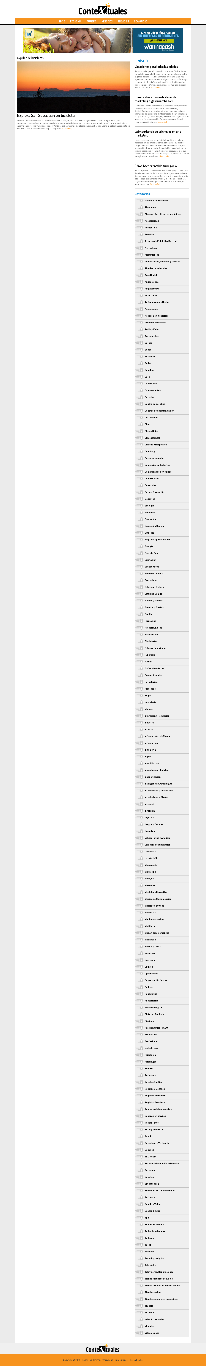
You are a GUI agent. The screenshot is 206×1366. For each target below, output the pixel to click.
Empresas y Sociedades (157, 539)
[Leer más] (66, 128)
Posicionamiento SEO (156, 1027)
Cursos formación (154, 492)
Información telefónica (157, 736)
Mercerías (150, 912)
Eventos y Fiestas (154, 607)
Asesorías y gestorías (156, 315)
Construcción (152, 478)
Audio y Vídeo (152, 329)
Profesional (151, 1041)
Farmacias (150, 621)
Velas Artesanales (155, 1319)
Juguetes (150, 831)
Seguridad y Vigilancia (157, 1143)
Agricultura (151, 248)
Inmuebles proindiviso (156, 770)
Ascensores (151, 309)
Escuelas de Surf (154, 573)
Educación (150, 519)
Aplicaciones (151, 282)
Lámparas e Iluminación (158, 844)
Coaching (150, 451)
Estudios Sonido (153, 594)
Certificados (151, 417)
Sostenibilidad (152, 1211)
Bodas (148, 363)
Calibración (151, 383)
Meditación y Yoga (154, 905)
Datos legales (136, 1359)
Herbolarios (151, 682)
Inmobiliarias (152, 763)
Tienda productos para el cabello (162, 1285)
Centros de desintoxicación (159, 410)
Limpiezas (150, 851)
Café (147, 377)
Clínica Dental (152, 438)
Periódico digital (153, 1007)
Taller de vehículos (155, 1231)
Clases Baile (151, 431)
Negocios (107, 21)
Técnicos (149, 1251)
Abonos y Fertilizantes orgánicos (163, 214)
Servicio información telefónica (162, 1163)
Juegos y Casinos (154, 824)
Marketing (150, 872)
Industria (150, 722)
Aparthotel (151, 275)
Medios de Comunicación (158, 899)
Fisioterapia (151, 634)
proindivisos (151, 1048)
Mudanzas (150, 939)
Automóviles (151, 336)
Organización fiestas (156, 980)
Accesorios (151, 227)
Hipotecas (150, 688)
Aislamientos (152, 254)
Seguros (149, 1150)
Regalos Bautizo (153, 1082)
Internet (149, 804)
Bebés (148, 349)
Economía (75, 21)
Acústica (149, 234)
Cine (147, 424)
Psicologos (150, 1061)
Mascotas (150, 885)
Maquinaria (151, 865)
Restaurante (152, 1122)
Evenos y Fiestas (154, 600)
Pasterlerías (151, 1000)
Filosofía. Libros (153, 627)
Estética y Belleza (154, 587)
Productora (151, 1034)
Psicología (150, 1055)
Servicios (123, 21)
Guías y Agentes (153, 675)
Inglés (148, 756)
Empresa (149, 532)
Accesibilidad (152, 221)
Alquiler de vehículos (156, 268)
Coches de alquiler (155, 458)
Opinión (149, 966)
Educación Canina (154, 526)
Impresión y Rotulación (157, 716)
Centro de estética (155, 404)
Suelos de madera (154, 1224)
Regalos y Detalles (155, 1089)
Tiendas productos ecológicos (161, 1299)
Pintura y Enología (155, 1014)
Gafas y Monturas (154, 668)
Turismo (92, 21)
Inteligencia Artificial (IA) (158, 783)
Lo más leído (151, 858)
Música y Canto (153, 946)
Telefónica (150, 1265)
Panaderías (151, 994)
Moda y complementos (157, 933)
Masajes (149, 878)
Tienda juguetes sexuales (159, 1278)
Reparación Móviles (155, 1116)
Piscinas (149, 1021)
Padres (148, 987)
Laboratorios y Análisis (157, 838)
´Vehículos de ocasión (156, 200)
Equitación (150, 560)
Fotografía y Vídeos (155, 648)
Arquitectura (152, 288)
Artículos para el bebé (157, 302)
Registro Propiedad (155, 1102)
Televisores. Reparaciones (159, 1272)
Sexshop (149, 1177)
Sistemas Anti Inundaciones (160, 1190)
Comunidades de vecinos (158, 471)
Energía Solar (152, 553)
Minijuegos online (154, 919)
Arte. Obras (151, 295)
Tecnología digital (154, 1258)
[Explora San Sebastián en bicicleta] (73, 62)
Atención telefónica (155, 322)
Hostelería (150, 702)
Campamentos (153, 390)
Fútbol (148, 661)
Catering (149, 397)
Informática (151, 743)
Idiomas (149, 709)
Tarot (148, 1244)
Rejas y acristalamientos (158, 1109)
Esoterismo (151, 580)
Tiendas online (153, 1292)
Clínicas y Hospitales (156, 444)
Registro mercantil (155, 1095)
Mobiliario (150, 926)
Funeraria (150, 655)
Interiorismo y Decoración (159, 790)
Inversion (150, 811)
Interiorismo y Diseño (156, 797)
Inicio (62, 21)
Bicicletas (150, 356)
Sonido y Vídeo (152, 1204)
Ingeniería (150, 749)
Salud (148, 1136)
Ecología (149, 505)
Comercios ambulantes (157, 465)
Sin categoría (152, 1183)
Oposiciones (151, 973)
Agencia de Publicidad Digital (160, 241)
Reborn (149, 1068)
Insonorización (153, 777)
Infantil (149, 729)
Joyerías (149, 817)
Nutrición (150, 960)
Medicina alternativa (156, 892)
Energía (149, 546)
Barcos (148, 343)
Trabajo (149, 1306)
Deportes (150, 499)
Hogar (148, 695)
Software (150, 1197)
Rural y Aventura (154, 1129)
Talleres (149, 1238)
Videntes (149, 1326)
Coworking (140, 21)
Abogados (150, 207)
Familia (148, 614)
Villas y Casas (152, 1333)
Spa (147, 1217)
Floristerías (151, 641)
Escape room (152, 566)
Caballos (149, 370)
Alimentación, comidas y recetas (162, 261)
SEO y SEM (150, 1156)
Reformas (150, 1075)
